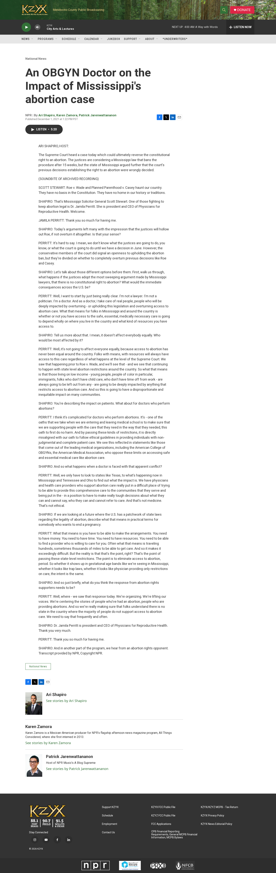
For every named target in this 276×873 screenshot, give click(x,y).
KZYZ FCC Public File (163, 815)
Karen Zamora (66, 115)
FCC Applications (161, 824)
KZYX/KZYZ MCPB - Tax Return (219, 807)
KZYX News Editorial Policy (216, 824)
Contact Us (108, 832)
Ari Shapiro (46, 115)
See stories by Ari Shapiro (66, 700)
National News (35, 58)
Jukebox (113, 38)
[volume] (37, 27)
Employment (109, 824)
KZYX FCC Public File (163, 807)
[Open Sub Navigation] (32, 38)
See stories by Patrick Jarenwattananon (77, 768)
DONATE (244, 10)
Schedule (69, 38)
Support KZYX (110, 807)
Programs (46, 38)
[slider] (43, 27)
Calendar (91, 38)
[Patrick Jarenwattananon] (33, 765)
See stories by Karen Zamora (48, 743)
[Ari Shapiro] (33, 703)
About (150, 38)
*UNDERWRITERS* (175, 38)
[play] (26, 27)
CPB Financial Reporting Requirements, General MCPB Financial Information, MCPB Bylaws (174, 834)
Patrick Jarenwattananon (97, 115)
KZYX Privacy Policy (212, 815)
